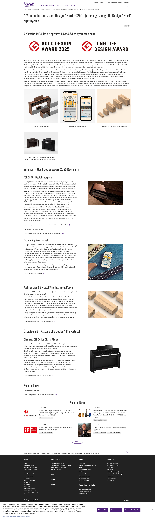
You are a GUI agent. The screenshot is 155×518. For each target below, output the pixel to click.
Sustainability (110, 480)
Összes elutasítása (116, 510)
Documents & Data (84, 478)
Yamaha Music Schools (57, 463)
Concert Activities (56, 469)
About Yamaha (110, 459)
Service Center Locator (85, 469)
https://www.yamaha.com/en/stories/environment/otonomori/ (42, 233)
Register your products (85, 491)
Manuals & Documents (85, 474)
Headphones (27, 482)
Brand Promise (110, 467)
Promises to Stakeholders (113, 474)
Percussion (27, 478)
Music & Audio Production (30, 467)
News (52, 474)
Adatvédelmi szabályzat (16, 516)
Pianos (25, 463)
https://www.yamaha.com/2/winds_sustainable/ (38, 321)
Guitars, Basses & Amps (30, 469)
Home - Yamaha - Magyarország (31, 9)
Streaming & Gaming (29, 488)
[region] (77, 510)
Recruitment (110, 469)
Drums (25, 472)
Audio (59, 5)
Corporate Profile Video (113, 465)
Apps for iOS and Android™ (31, 493)
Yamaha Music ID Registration (87, 485)
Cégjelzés (6, 516)
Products (26, 459)
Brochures (81, 472)
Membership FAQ (83, 493)
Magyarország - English (116, 2)
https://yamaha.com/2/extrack (33, 273)
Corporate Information (112, 463)
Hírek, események (45, 9)
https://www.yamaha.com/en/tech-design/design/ (39, 395)
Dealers (96, 2)
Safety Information (84, 480)
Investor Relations (111, 478)
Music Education (70, 5)
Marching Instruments (29, 480)
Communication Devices (30, 491)
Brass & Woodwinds (29, 474)
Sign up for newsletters (85, 489)
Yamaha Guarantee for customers (88, 465)
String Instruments (28, 476)
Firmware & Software (84, 476)
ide (72, 511)
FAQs (80, 467)
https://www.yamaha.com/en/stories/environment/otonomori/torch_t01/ (46, 225)
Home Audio (27, 486)
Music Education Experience (58, 467)
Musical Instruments (47, 5)
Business (126, 2)
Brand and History (111, 476)
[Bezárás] (152, 510)
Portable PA (27, 484)
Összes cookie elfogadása (132, 510)
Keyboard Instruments (29, 465)
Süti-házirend (26, 516)
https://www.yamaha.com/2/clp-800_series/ (37, 375)
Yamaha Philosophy (112, 472)
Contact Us (82, 463)
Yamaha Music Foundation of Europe (61, 465)
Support (102, 2)
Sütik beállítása (102, 510)
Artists (53, 479)
